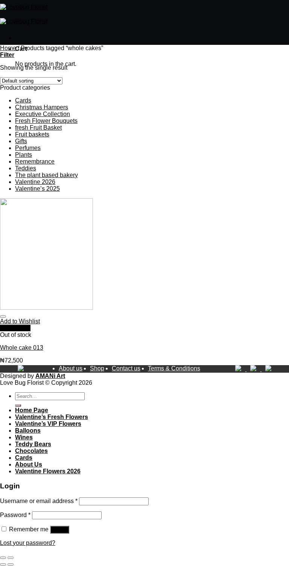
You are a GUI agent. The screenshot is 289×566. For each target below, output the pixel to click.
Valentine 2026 (35, 182)
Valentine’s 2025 (37, 188)
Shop (97, 368)
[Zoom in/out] (11, 558)
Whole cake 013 (21, 347)
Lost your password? (27, 543)
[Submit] (18, 405)
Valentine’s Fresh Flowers (51, 417)
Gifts (21, 141)
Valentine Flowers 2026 (48, 471)
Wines (24, 437)
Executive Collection (42, 114)
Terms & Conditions (174, 368)
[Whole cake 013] (46, 307)
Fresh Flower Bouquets (46, 121)
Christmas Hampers (41, 107)
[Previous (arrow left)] (3, 564)
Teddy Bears (33, 444)
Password (15, 515)
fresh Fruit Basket (38, 127)
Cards (23, 100)
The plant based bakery (46, 175)
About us (70, 368)
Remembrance (35, 161)
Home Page (31, 410)
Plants (23, 154)
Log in (59, 529)
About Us (28, 464)
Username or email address (39, 501)
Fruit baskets (32, 134)
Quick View (15, 328)
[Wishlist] (3, 316)
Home (8, 48)
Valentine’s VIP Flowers (48, 424)
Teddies (25, 168)
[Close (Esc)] (3, 558)
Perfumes (28, 148)
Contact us (126, 368)
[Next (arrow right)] (11, 564)
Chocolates (31, 451)
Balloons (28, 430)
